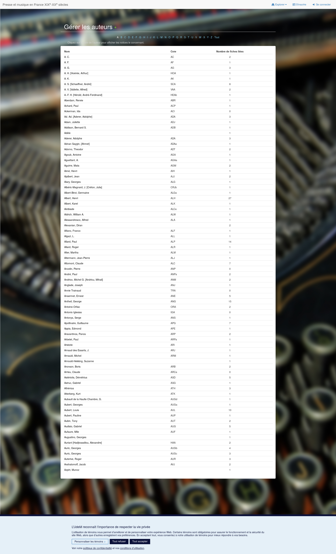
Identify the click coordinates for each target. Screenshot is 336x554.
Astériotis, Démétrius (75, 377)
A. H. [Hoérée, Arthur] (76, 73)
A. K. (66, 78)
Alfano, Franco (72, 230)
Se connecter (323, 4)
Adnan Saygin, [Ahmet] (77, 143)
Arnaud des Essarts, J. (76, 350)
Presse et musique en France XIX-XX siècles (35, 4)
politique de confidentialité (97, 548)
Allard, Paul (70, 241)
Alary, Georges (72, 181)
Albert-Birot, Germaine (76, 192)
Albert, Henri (71, 198)
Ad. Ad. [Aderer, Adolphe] (78, 116)
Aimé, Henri (70, 171)
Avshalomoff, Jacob (75, 464)
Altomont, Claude (73, 263)
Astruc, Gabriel (72, 383)
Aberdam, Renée (73, 100)
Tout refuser (119, 541)
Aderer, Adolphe (73, 138)
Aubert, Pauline (72, 415)
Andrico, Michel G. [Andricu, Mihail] (83, 279)
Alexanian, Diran (73, 225)
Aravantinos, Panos (75, 334)
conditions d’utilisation (132, 548)
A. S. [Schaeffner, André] (77, 84)
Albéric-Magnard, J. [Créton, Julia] (83, 187)
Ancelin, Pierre (72, 268)
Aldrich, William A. (74, 214)
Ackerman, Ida (72, 111)
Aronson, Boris (72, 366)
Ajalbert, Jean (71, 176)
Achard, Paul (71, 105)
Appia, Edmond (72, 328)
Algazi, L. (69, 236)
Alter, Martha (71, 252)
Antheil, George (73, 301)
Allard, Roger (71, 247)
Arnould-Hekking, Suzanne (79, 361)
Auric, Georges (72, 448)
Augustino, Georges (75, 437)
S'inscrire (300, 4)
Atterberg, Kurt (72, 393)
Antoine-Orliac (72, 306)
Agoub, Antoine (72, 154)
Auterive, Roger (73, 459)
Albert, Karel (71, 203)
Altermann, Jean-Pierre (77, 258)
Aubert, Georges (73, 404)
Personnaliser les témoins (90, 541)
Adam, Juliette (72, 122)
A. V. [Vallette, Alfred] (75, 89)
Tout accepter (140, 541)
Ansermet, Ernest (73, 296)
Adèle (67, 133)
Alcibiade (69, 209)
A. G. (67, 67)
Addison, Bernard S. (75, 127)
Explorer (280, 4)
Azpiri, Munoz (71, 469)
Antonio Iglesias (73, 312)
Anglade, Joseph (73, 285)
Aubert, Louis (71, 410)
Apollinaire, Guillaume (76, 323)
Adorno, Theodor (73, 149)
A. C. (67, 57)
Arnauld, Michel (72, 355)
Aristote (68, 344)
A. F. (66, 62)
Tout (216, 37)
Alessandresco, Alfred (76, 220)
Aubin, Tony (70, 421)
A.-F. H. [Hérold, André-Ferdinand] (83, 95)
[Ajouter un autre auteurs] (115, 26)
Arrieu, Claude (72, 372)
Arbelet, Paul (71, 339)
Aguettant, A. (71, 160)
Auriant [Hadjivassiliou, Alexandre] (83, 442)
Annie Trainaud (72, 290)
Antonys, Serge (72, 317)
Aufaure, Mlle (71, 431)
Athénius (69, 388)
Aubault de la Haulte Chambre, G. (83, 399)
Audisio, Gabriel (73, 426)
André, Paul (70, 274)
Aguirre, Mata (71, 165)
